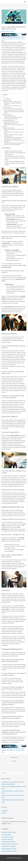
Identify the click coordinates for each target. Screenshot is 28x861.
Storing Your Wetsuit (6, 114)
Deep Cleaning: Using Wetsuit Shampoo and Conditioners (12, 104)
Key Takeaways (7, 98)
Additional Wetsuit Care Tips (8, 120)
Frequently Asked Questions (8, 127)
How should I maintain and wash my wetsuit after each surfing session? (13, 135)
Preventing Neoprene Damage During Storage (13, 117)
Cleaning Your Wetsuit (7, 100)
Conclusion (4, 126)
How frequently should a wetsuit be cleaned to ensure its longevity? (14, 141)
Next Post (14, 761)
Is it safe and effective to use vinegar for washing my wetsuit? (14, 133)
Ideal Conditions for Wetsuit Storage (11, 118)
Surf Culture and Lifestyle (7, 837)
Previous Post (14, 757)
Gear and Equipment (6, 834)
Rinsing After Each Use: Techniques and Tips (12, 101)
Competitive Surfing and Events (9, 832)
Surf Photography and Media (8, 841)
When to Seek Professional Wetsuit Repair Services (14, 124)
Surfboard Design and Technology (10, 844)
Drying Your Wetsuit (6, 107)
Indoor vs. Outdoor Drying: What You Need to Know (14, 110)
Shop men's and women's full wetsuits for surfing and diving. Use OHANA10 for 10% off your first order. (13, 38)
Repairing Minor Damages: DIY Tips (11, 123)
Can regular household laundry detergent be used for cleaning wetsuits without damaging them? (14, 143)
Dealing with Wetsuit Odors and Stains (11, 121)
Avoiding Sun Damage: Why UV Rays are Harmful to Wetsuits (14, 112)
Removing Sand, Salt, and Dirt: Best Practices (13, 105)
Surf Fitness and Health (7, 839)
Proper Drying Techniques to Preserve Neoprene (13, 108)
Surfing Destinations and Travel (9, 848)
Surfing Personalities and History (9, 851)
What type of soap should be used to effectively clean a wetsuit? (14, 130)
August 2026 (4, 810)
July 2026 (4, 813)
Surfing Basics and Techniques (9, 846)
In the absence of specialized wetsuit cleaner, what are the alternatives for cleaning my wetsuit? (13, 138)
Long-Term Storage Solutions (9, 116)
